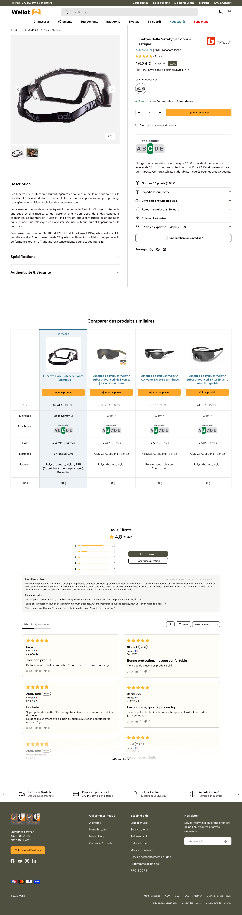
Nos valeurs (96, 836)
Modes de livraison (142, 850)
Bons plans (201, 21)
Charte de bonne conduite (219, 895)
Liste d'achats (161, 2)
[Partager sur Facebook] (158, 249)
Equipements (89, 21)
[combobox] (129, 12)
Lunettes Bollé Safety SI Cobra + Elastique (41, 30)
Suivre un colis (140, 836)
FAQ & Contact (222, 2)
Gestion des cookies (191, 902)
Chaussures (42, 21)
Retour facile (139, 843)
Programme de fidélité (145, 863)
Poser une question (148, 560)
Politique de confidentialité (164, 902)
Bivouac (134, 21)
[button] (229, 12)
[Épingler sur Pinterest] (164, 249)
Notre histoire (98, 829)
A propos (95, 822)
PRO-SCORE (139, 870)
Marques (204, 2)
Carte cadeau (140, 2)
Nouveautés (177, 21)
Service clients (140, 829)
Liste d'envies (139, 822)
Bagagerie (113, 21)
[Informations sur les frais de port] (187, 69)
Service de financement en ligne (151, 856)
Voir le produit (63, 392)
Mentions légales (152, 895)
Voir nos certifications (28, 850)
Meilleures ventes (184, 2)
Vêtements (65, 21)
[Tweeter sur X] (151, 249)
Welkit (21, 895)
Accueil (14, 30)
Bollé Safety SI (143, 50)
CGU (177, 895)
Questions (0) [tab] (42, 624)
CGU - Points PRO (193, 895)
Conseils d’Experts (100, 843)
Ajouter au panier (198, 112)
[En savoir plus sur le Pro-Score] (150, 147)
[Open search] (170, 624)
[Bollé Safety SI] (219, 41)
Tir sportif (154, 21)
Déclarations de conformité (218, 902)
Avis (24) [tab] (28, 624)
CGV (167, 895)
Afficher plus (119, 759)
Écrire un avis (148, 554)
